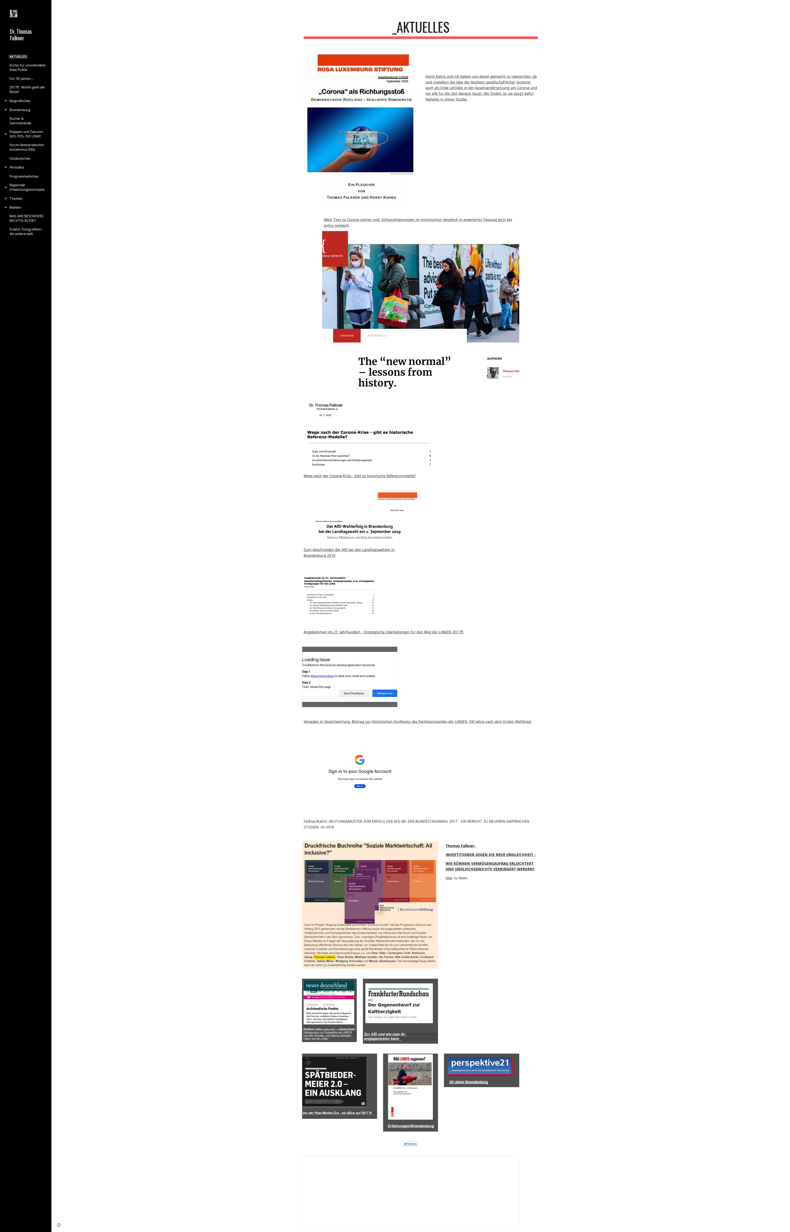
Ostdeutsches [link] (19, 158)
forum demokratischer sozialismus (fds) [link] (26, 147)
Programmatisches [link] (24, 176)
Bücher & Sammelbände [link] (20, 120)
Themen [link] (15, 198)
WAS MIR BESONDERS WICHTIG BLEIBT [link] (26, 218)
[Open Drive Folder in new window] (511, 1161)
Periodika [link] (16, 167)
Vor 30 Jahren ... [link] (21, 78)
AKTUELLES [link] (18, 56)
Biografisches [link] (19, 101)
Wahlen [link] (15, 207)
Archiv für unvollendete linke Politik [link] (27, 67)
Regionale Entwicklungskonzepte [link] (26, 187)
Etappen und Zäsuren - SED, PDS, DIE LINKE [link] (27, 133)
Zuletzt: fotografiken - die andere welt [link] (26, 231)
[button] (785, 6)
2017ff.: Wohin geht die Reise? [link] (27, 89)
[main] (420, 29)
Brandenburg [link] (19, 110)
